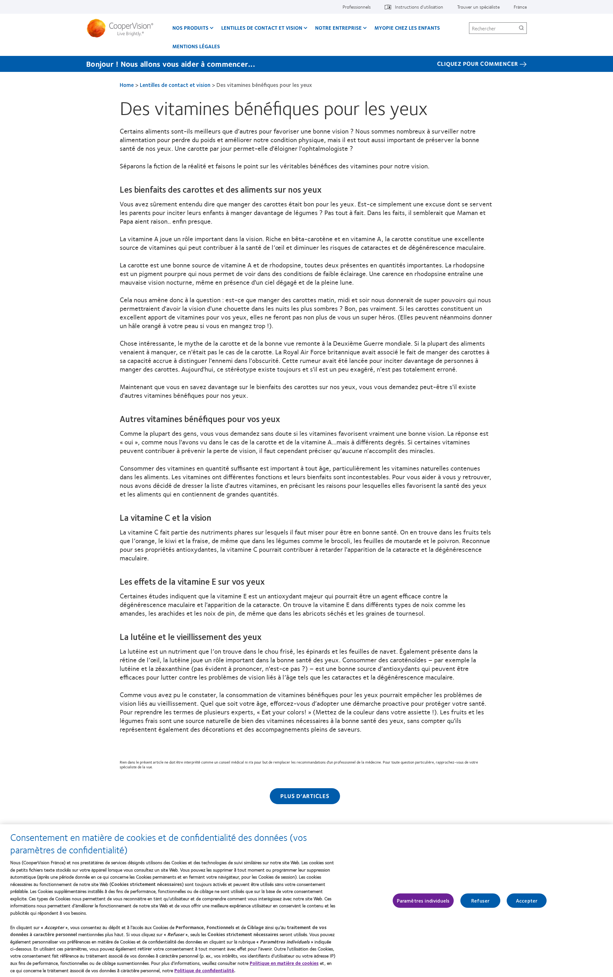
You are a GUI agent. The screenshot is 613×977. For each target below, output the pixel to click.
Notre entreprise (338, 28)
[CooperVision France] (122, 28)
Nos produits (190, 28)
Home (127, 85)
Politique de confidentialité (204, 970)
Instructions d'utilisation (419, 7)
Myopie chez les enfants (407, 28)
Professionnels (357, 7)
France (520, 7)
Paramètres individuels (423, 900)
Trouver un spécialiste (478, 7)
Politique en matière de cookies (284, 963)
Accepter (526, 900)
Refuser (480, 900)
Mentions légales (196, 46)
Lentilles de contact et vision (261, 28)
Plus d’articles (304, 795)
